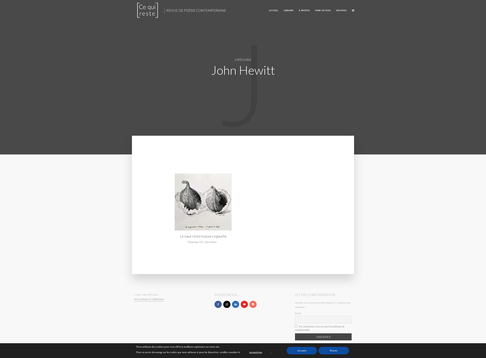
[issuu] (253, 304)
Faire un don (323, 11)
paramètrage (255, 352)
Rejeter (334, 350)
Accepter (302, 350)
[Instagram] (226, 304)
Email (298, 313)
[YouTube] (244, 304)
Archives (341, 11)
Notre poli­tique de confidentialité (149, 299)
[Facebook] (218, 304)
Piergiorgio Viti (195, 242)
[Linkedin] (235, 304)
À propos (304, 11)
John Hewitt (211, 242)
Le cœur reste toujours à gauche (203, 236)
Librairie (288, 11)
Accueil (273, 11)
